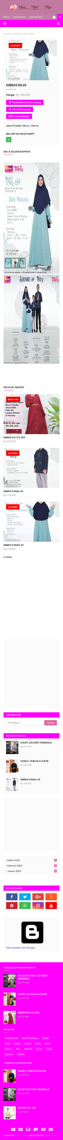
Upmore (9, 1054)
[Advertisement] (31, 673)
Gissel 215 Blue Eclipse (32, 994)
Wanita (17, 33)
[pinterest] (12, 905)
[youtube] (51, 905)
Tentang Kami (19, 16)
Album (7, 16)
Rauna (39, 1049)
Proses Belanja (20, 116)
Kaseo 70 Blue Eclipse (34, 760)
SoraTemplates (22, 1135)
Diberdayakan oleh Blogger (20, 947)
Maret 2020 (32, 860)
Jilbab (37, 1043)
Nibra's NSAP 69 (13, 544)
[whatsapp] (25, 905)
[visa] (21, 1129)
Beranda (8, 33)
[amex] (50, 1129)
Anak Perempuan (30, 1038)
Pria (18, 1049)
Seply (49, 1049)
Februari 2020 (32, 865)
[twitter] (25, 896)
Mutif (47, 1043)
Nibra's (26, 125)
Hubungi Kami (36, 16)
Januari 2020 (32, 871)
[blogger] (51, 896)
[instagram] (38, 905)
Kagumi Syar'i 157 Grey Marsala (33, 977)
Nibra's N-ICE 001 (14, 437)
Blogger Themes (51, 1135)
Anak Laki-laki (11, 1038)
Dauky (45, 1038)
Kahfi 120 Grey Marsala (36, 742)
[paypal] (13, 1129)
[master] (28, 1129)
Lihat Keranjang (21, 109)
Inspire (27, 1043)
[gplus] (38, 896)
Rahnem (28, 1049)
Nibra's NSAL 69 (13, 491)
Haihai (17, 1043)
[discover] (36, 1129)
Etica (7, 1043)
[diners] (43, 1129)
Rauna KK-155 (27, 1107)
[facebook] (12, 896)
